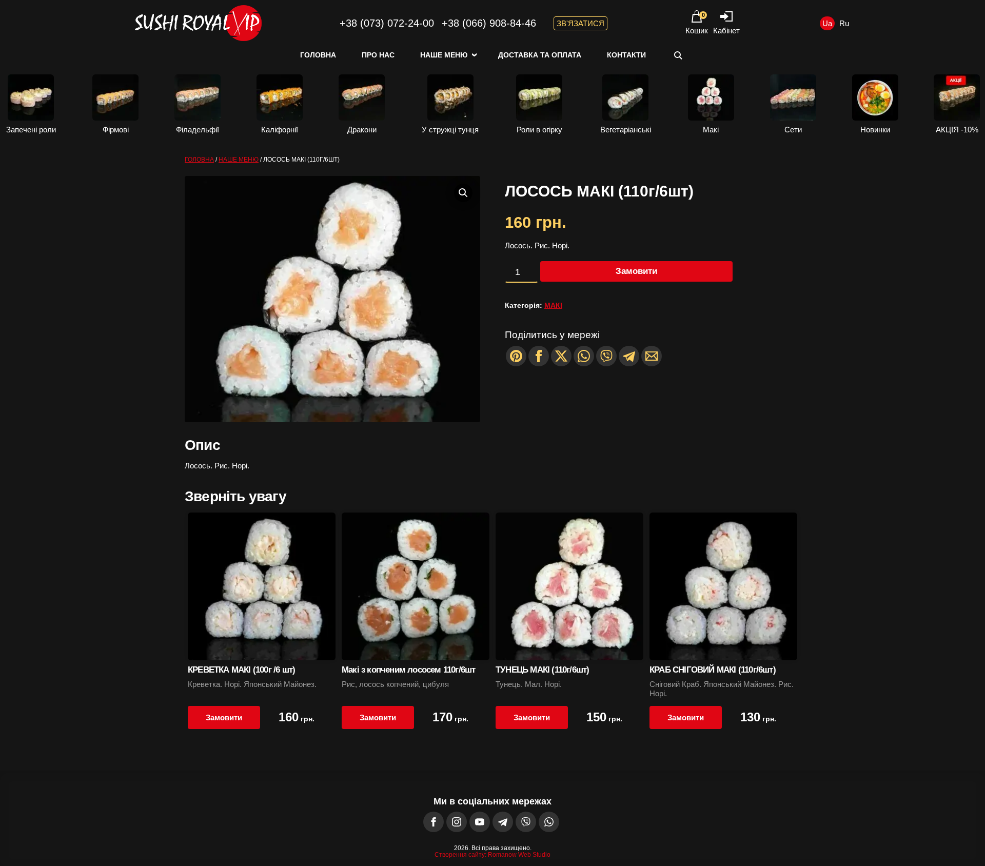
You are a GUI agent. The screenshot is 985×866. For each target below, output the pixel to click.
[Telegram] (629, 356)
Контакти (626, 55)
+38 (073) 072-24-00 (387, 23)
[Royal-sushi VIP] (197, 23)
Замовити (636, 271)
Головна (318, 55)
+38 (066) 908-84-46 (489, 23)
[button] (463, 193)
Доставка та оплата (539, 55)
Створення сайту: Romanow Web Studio (492, 854)
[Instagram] (456, 822)
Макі (553, 305)
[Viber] (606, 356)
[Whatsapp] (584, 356)
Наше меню (443, 55)
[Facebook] (433, 822)
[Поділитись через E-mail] (651, 356)
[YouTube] (479, 822)
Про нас (378, 55)
